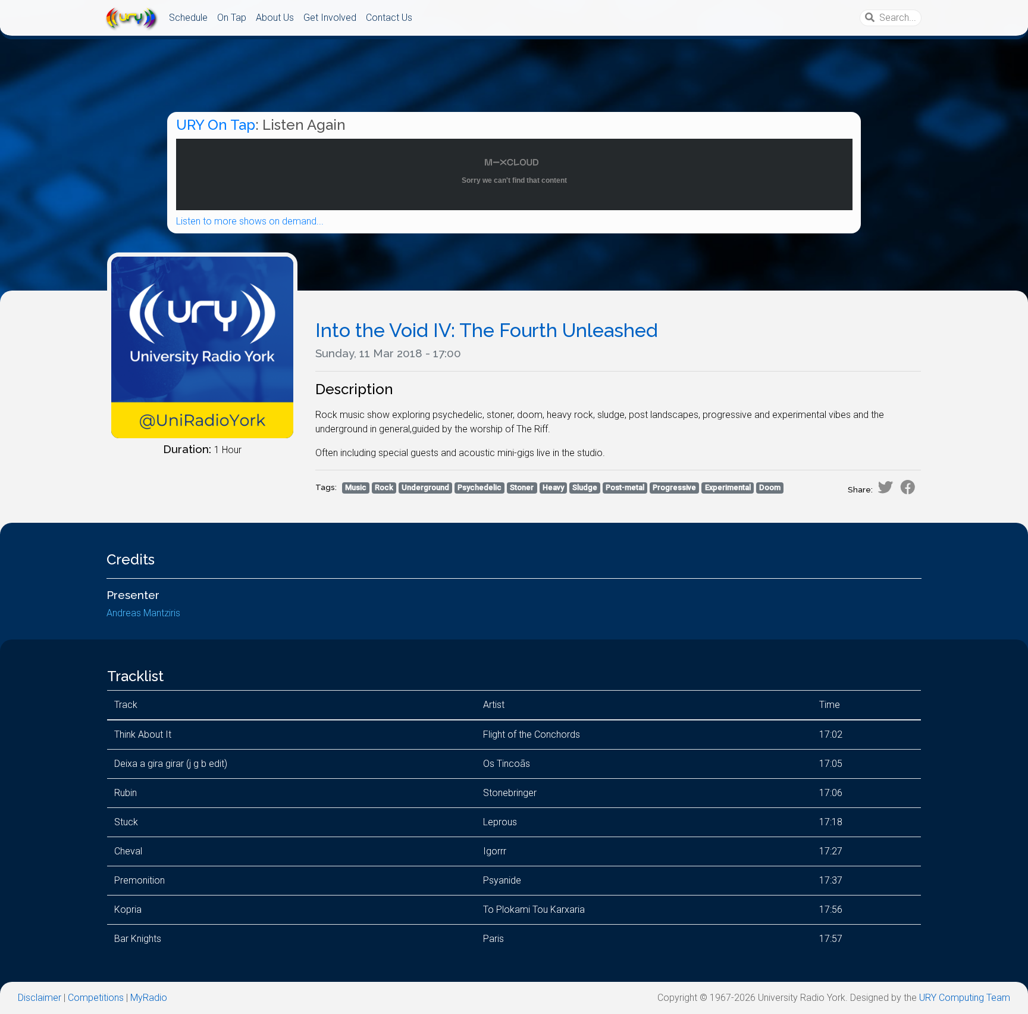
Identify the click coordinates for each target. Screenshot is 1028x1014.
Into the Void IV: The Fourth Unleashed (486, 330)
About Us (275, 17)
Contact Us (389, 17)
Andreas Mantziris (143, 613)
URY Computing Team (964, 997)
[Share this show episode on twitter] (885, 487)
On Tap (231, 17)
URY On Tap (215, 124)
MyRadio (148, 997)
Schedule (188, 17)
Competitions (96, 997)
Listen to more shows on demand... (250, 221)
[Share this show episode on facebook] (908, 487)
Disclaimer (39, 997)
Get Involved (329, 17)
